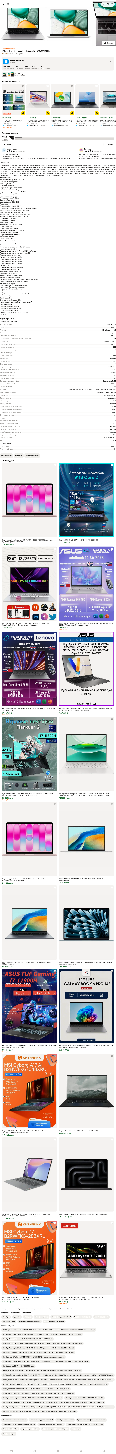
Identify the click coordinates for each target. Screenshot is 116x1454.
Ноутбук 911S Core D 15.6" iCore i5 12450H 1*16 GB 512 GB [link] (78, 540)
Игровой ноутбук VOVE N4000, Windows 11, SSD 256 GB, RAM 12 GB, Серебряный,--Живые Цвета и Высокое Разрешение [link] (25, 624)
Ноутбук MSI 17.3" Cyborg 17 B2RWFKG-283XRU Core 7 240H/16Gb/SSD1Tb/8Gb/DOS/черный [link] (20, 1298)
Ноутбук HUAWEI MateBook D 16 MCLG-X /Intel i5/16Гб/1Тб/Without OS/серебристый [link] (83, 879)
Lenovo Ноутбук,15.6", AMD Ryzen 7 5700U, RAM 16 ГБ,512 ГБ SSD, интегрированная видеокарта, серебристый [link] (81, 1298)
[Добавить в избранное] (107, 4)
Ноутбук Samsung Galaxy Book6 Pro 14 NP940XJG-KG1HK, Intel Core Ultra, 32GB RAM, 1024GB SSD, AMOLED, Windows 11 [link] (86, 1046)
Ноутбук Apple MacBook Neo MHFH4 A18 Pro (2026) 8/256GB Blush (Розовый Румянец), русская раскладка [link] (28, 541)
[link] (6, 1317)
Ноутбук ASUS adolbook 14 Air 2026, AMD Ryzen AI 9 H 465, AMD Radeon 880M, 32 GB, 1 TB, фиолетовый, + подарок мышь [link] (86, 624)
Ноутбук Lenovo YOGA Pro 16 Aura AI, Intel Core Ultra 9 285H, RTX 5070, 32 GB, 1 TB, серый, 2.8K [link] (29, 709)
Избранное (58, 1451)
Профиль (104, 1451)
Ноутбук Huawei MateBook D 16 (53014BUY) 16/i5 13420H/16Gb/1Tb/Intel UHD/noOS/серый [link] (26, 963)
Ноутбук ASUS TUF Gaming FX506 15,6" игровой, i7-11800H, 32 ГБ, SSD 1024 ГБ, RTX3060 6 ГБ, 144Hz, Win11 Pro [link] (29, 1046)
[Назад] (4, 4)
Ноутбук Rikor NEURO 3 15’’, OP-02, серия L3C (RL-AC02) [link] (78, 1131)
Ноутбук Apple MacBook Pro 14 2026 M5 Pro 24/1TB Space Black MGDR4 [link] (83, 1214)
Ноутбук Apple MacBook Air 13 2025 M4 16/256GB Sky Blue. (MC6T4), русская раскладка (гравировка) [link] (85, 963)
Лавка (34, 1451)
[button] (111, 61)
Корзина (81, 1451)
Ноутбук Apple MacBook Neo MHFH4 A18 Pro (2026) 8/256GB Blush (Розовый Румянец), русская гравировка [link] (28, 879)
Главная (11, 1451)
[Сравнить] (103, 4)
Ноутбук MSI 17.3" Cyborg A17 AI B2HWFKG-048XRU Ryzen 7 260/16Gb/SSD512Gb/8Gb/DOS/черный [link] (22, 1131)
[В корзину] (23, 113)
